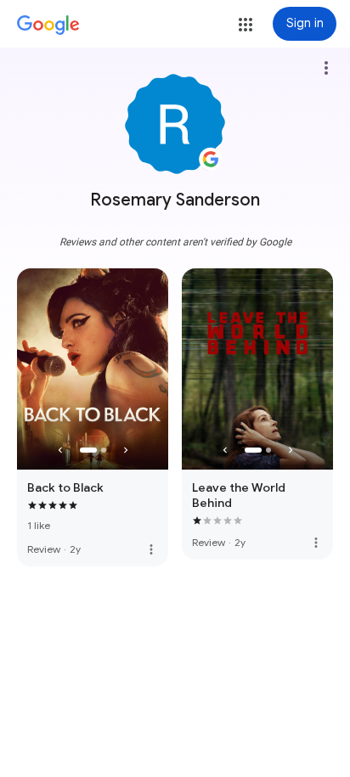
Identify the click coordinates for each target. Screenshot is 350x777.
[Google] (48, 25)
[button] (245, 25)
